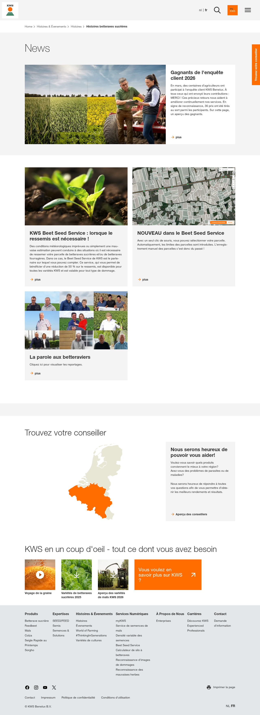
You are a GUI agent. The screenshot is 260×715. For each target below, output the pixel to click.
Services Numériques (132, 614)
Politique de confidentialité (78, 697)
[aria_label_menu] (248, 10)
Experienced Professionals (196, 628)
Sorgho (29, 650)
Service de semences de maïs (132, 628)
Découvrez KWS (197, 621)
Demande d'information (222, 623)
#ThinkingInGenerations (91, 635)
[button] (40, 577)
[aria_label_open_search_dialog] (217, 10)
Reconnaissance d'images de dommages (133, 662)
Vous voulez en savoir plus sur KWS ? (160, 575)
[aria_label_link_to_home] (10, 10)
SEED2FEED (61, 621)
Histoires (81, 621)
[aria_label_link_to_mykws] (233, 10)
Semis (57, 625)
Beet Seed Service (128, 645)
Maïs (28, 630)
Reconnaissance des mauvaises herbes (129, 672)
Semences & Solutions (61, 633)
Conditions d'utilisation (115, 697)
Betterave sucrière (37, 621)
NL (228, 706)
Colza (28, 635)
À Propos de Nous (170, 614)
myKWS (121, 621)
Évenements (84, 625)
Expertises (61, 614)
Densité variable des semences (129, 638)
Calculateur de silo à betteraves (129, 652)
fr (206, 10)
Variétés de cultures (89, 640)
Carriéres (194, 614)
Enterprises (163, 621)
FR (233, 706)
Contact (220, 614)
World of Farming (87, 630)
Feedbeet (31, 625)
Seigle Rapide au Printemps (36, 642)
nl (200, 10)
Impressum (48, 697)
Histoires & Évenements (94, 614)
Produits (31, 614)
